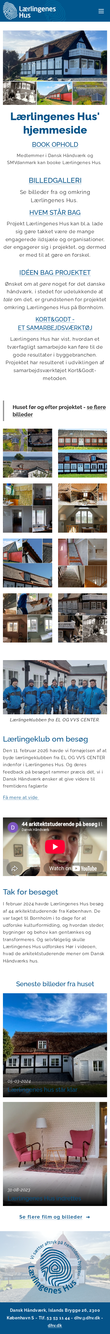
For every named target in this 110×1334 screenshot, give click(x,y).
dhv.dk (55, 1325)
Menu (101, 11)
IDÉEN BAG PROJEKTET (55, 272)
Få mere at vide (21, 797)
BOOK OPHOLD (55, 144)
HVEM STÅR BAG (55, 212)
